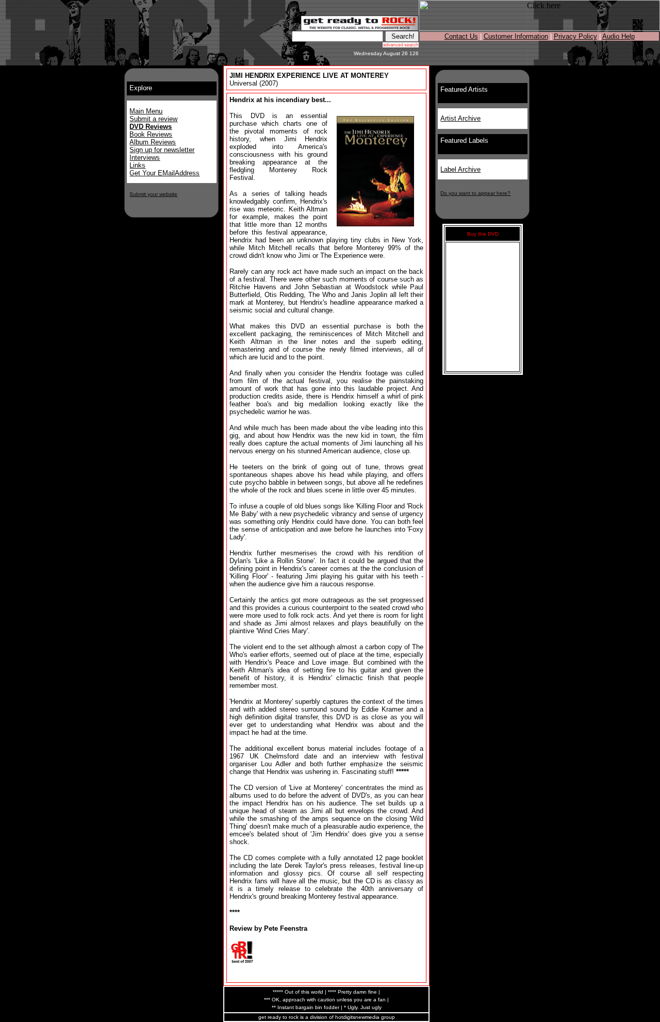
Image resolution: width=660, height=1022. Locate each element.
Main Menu (145, 111)
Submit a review (153, 119)
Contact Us (461, 36)
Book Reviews (150, 134)
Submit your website (153, 194)
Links (137, 165)
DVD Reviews (150, 126)
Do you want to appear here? (475, 193)
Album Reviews (152, 142)
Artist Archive (460, 118)
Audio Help (618, 36)
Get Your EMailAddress (164, 173)
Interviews (144, 157)
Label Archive (460, 169)
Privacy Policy (575, 36)
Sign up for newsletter (161, 150)
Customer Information (516, 36)
